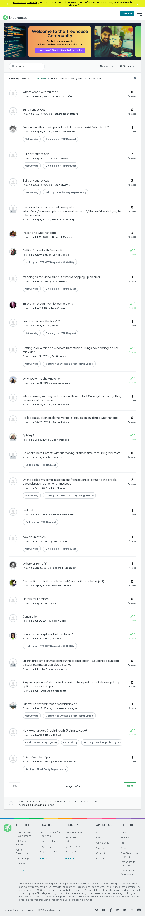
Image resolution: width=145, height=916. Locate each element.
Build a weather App (36, 154)
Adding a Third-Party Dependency (65, 192)
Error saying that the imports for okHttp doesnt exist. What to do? (66, 127)
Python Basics (72, 846)
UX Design (21, 863)
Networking (95, 78)
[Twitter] (96, 910)
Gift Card (101, 858)
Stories (100, 848)
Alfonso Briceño (62, 96)
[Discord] (139, 910)
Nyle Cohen (58, 308)
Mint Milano (58, 488)
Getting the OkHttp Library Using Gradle (69, 363)
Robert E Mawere (62, 237)
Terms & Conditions (13, 910)
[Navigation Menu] (139, 13)
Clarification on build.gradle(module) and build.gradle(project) (63, 581)
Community (102, 842)
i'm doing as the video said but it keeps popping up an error (61, 277)
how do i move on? (35, 537)
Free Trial (127, 13)
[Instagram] (124, 910)
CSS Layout (70, 851)
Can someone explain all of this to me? (48, 634)
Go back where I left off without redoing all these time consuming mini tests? (72, 453)
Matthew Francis (61, 585)
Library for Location (36, 599)
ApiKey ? (28, 435)
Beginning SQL (48, 846)
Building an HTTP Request (60, 139)
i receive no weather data (39, 233)
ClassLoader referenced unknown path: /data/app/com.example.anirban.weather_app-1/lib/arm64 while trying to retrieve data (72, 211)
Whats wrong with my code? (41, 92)
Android (41, 78)
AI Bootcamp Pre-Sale (25, 2)
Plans (123, 832)
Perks (123, 842)
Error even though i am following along (48, 303)
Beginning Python (50, 841)
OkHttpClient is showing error (42, 378)
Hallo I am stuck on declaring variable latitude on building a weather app (70, 418)
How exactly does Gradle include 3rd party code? (55, 730)
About (99, 832)
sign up (41, 804)
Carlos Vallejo (60, 254)
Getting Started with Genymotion (44, 250)
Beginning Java (48, 851)
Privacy (31, 910)
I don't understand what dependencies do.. (50, 704)
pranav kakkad (61, 382)
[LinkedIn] (117, 910)
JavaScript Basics (73, 832)
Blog (99, 837)
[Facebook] (110, 910)
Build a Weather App (36, 757)
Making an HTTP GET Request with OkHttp (50, 262)
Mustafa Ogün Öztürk (65, 113)
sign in (30, 804)
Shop (123, 848)
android (28, 510)
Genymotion (30, 616)
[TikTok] (131, 910)
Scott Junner (59, 356)
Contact (100, 853)
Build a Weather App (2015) (67, 78)
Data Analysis (23, 858)
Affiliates (125, 837)
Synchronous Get (34, 109)
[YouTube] (103, 910)
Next (130, 785)
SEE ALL (21, 870)
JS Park (57, 735)
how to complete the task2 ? (41, 321)
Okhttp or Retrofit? (35, 563)
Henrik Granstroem (64, 131)
